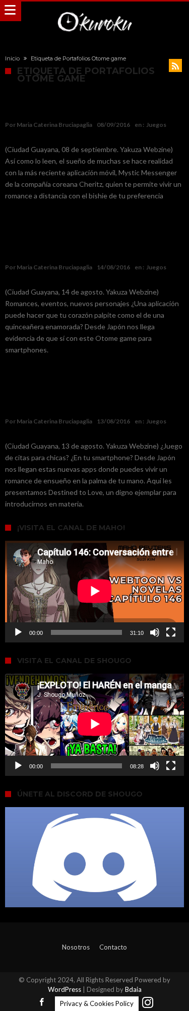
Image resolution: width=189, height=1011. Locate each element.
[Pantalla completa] (171, 632)
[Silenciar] (155, 632)
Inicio (12, 58)
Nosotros (76, 947)
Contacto (113, 947)
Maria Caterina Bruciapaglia (54, 124)
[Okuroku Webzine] (94, 11)
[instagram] (148, 1002)
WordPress (64, 989)
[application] (94, 591)
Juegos (156, 124)
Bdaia (133, 989)
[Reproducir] (18, 632)
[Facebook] (42, 1002)
